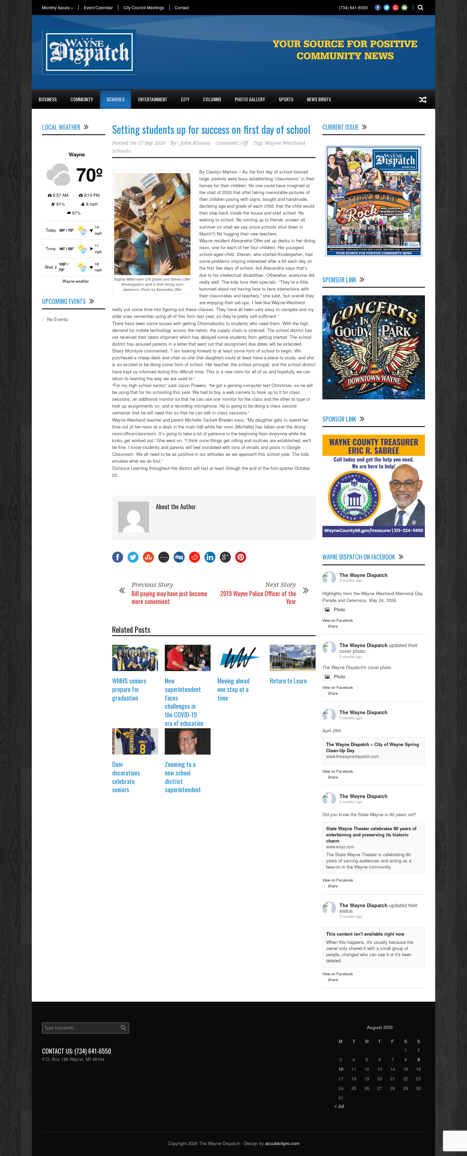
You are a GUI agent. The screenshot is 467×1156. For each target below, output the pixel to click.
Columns (212, 99)
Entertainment (152, 99)
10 (340, 1069)
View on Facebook (337, 620)
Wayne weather (76, 281)
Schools (115, 99)
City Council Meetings (143, 7)
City (185, 99)
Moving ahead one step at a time (233, 689)
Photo (339, 609)
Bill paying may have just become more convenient (169, 597)
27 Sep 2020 (151, 143)
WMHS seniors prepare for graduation (129, 689)
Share (333, 626)
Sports (286, 99)
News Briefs (319, 99)
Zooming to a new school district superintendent (183, 776)
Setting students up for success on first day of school (211, 129)
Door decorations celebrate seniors (126, 776)
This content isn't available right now (365, 933)
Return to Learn (288, 680)
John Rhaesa (195, 143)
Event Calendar (98, 7)
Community (81, 99)
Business (48, 99)
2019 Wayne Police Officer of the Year (258, 597)
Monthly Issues (57, 7)
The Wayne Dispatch (363, 574)
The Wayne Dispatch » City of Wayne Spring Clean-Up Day (372, 747)
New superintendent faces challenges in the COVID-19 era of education (184, 701)
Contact (182, 7)
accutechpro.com (282, 1143)
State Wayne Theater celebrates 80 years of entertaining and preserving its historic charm (371, 834)
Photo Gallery (250, 99)
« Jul (339, 1106)
